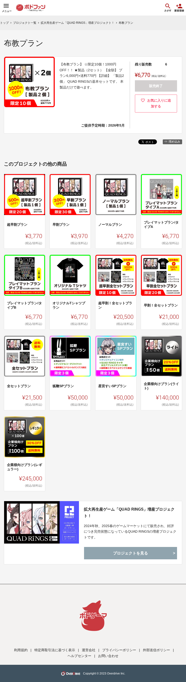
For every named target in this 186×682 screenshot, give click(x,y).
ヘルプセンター (79, 656)
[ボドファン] (34, 8)
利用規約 (21, 650)
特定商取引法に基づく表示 (54, 650)
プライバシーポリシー (119, 650)
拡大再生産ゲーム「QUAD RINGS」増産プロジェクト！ (129, 512)
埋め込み (174, 141)
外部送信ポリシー (156, 650)
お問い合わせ (108, 656)
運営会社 (88, 650)
